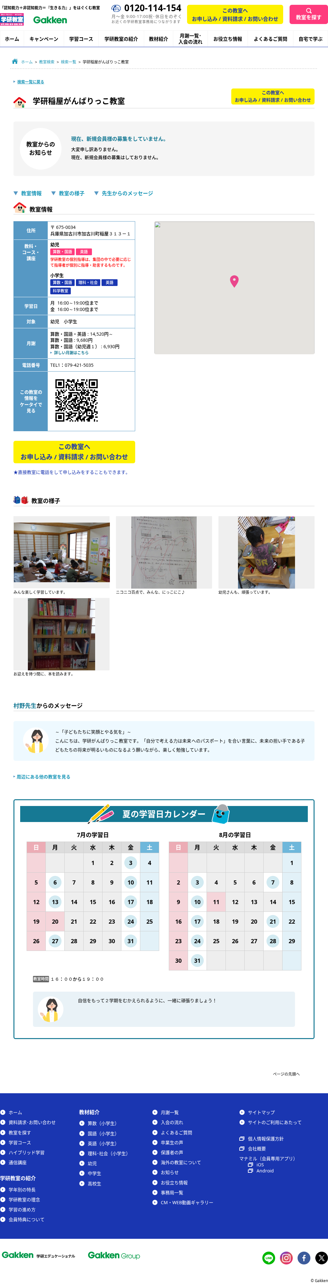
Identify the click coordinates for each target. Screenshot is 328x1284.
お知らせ (170, 1172)
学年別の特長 (22, 1190)
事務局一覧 (172, 1192)
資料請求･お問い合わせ (32, 1122)
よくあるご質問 (270, 39)
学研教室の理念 (24, 1199)
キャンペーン (43, 39)
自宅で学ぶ (311, 39)
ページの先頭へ (286, 1074)
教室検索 (46, 62)
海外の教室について (181, 1162)
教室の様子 (72, 193)
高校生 (94, 1183)
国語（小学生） (103, 1133)
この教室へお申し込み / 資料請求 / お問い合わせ (235, 14)
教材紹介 (158, 39)
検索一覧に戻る (30, 82)
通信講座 (18, 1162)
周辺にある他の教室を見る (43, 777)
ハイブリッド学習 (27, 1152)
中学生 (94, 1173)
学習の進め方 (22, 1209)
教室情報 (31, 193)
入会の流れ (172, 1122)
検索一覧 (68, 62)
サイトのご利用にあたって (275, 1122)
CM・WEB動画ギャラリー (187, 1202)
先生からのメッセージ (127, 193)
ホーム (12, 39)
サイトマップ (261, 1112)
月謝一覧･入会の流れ (190, 39)
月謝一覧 (170, 1112)
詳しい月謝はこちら (71, 353)
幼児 (92, 1163)
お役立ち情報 (227, 39)
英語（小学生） (103, 1143)
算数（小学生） (103, 1123)
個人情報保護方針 (266, 1139)
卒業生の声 (172, 1142)
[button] (234, 281)
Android (265, 1171)
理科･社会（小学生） (109, 1153)
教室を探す (309, 17)
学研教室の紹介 (121, 39)
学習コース (81, 39)
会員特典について (27, 1219)
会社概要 (257, 1149)
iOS (260, 1165)
